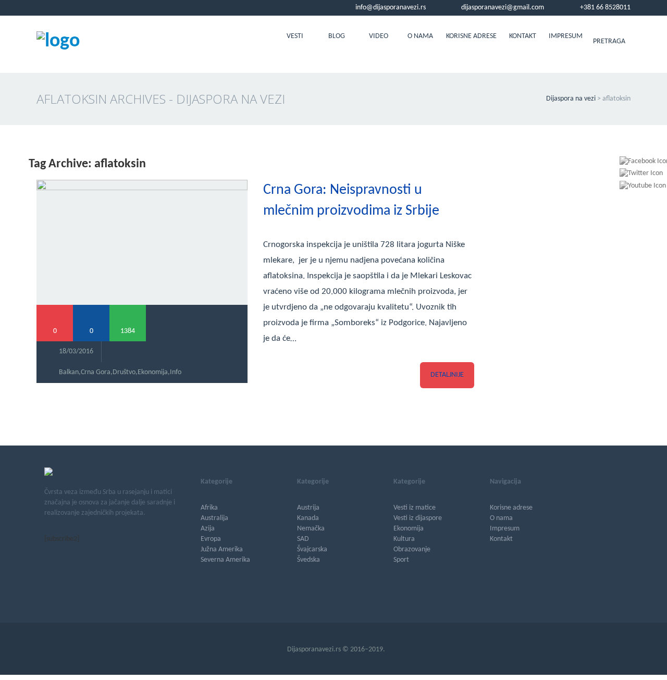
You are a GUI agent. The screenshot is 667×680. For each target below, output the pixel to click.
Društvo (124, 372)
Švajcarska (312, 549)
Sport (401, 560)
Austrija (308, 508)
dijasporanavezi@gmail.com (502, 7)
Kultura (404, 539)
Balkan (69, 372)
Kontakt (522, 36)
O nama (420, 36)
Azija (208, 529)
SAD (303, 539)
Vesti (295, 36)
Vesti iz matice (414, 508)
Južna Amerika (222, 549)
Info (175, 372)
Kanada (308, 518)
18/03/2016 (76, 351)
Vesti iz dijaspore (417, 518)
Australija (214, 518)
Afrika (209, 508)
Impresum (566, 36)
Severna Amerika (225, 560)
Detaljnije (447, 375)
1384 (127, 331)
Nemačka (311, 529)
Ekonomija (153, 372)
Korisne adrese (471, 36)
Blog (336, 36)
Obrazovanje (411, 549)
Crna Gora (95, 372)
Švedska (308, 560)
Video (378, 36)
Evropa (211, 539)
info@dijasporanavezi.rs (390, 7)
